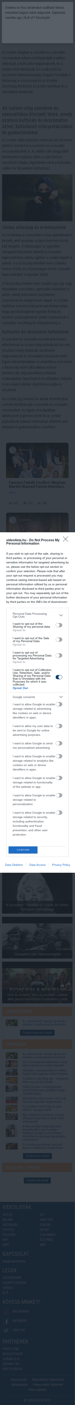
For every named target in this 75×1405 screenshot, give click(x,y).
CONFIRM (23, 850)
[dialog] (37, 702)
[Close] (67, 540)
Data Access (37, 864)
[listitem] (37, 615)
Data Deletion (14, 864)
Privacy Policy (61, 864)
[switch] (59, 625)
